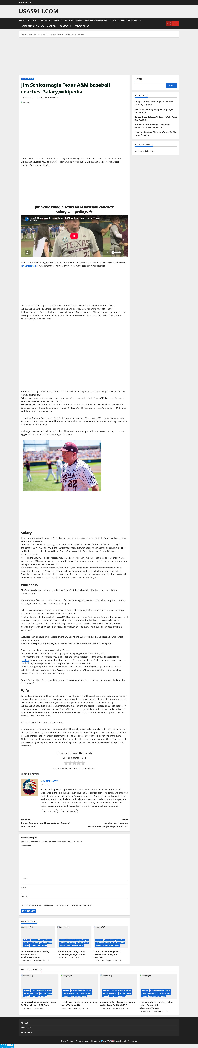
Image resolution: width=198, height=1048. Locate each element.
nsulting (25, 660)
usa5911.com (39, 11)
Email (24, 887)
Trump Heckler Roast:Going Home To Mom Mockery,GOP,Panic (35, 954)
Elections (26, 940)
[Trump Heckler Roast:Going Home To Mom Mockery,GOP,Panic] (38, 937)
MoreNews (120, 1041)
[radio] (66, 763)
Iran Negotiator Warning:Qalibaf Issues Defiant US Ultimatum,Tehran (156, 1005)
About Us (51, 26)
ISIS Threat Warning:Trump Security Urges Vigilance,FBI (71, 953)
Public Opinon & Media (32, 26)
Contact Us (65, 26)
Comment (26, 846)
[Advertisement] (99, 56)
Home (21, 20)
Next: (108, 823)
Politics (32, 20)
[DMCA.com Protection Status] (7, 1045)
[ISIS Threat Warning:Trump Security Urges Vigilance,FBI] (74, 937)
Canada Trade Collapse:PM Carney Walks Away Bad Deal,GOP (107, 954)
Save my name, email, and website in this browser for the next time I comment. (57, 905)
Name (24, 878)
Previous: (45, 823)
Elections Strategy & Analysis (126, 20)
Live (175, 23)
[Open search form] (164, 23)
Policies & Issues (73, 20)
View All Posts (68, 811)
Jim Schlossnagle (29, 265)
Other (24, 79)
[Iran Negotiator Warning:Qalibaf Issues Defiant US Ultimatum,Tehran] (158, 986)
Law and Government (51, 20)
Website (24, 896)
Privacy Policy (82, 26)
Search (138, 79)
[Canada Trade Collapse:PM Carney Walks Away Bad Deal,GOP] (111, 937)
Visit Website (49, 811)
